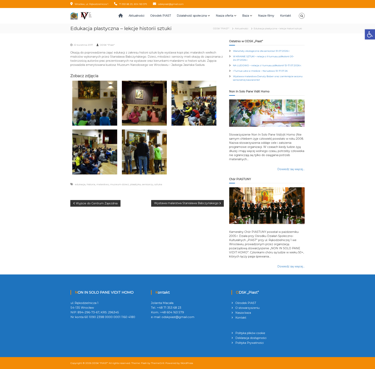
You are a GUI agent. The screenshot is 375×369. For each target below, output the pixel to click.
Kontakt (285, 15)
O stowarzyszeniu (247, 308)
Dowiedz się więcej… (291, 169)
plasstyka (135, 184)
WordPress (186, 363)
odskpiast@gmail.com (171, 4)
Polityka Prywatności (249, 343)
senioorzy (147, 184)
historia (91, 184)
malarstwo (102, 184)
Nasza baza (243, 312)
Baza (245, 15)
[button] (370, 34)
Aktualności (136, 15)
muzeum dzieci (119, 184)
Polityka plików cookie (250, 333)
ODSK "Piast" (107, 44)
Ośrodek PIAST (160, 15)
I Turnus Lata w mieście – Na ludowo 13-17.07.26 (260, 70)
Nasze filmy (266, 15)
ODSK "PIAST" (100, 363)
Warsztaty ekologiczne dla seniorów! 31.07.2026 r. (261, 50)
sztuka (158, 184)
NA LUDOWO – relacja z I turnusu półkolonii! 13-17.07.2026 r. (267, 65)
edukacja (80, 184)
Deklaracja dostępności (250, 338)
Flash (144, 363)
